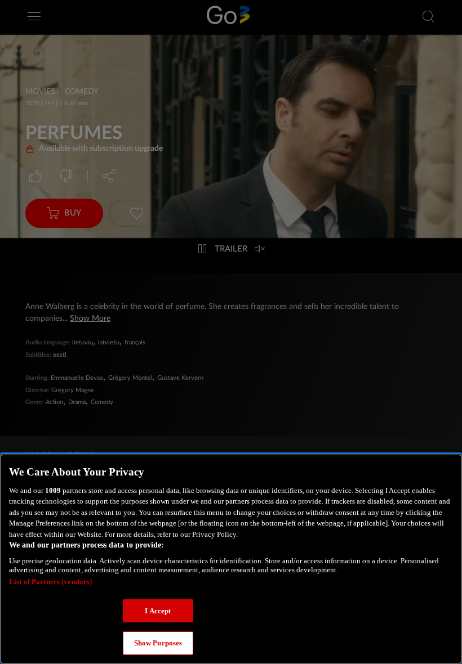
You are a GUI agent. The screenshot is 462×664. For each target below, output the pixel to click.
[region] (231, 559)
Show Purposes (158, 643)
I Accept (158, 611)
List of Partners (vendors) (50, 581)
